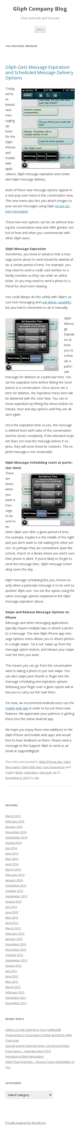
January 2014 (14, 880)
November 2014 (15, 832)
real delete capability (56, 302)
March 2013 (13, 928)
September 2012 (16, 960)
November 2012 (15, 950)
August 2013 (13, 902)
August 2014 (13, 843)
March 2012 (13, 987)
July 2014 (11, 848)
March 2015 (13, 816)
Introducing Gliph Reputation (24, 1056)
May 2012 (11, 982)
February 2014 (14, 875)
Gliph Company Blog (40, 8)
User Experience (54, 767)
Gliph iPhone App (50, 762)
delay (19, 772)
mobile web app (16, 708)
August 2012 (13, 966)
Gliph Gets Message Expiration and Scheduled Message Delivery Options (39, 72)
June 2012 (11, 976)
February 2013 (14, 934)
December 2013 (15, 885)
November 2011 (15, 1003)
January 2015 (14, 827)
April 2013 (11, 923)
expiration (31, 772)
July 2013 (11, 907)
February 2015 (14, 821)
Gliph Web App (31, 767)
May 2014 (11, 859)
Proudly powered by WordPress (25, 1123)
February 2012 (14, 992)
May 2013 (11, 918)
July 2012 (11, 971)
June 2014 (11, 853)
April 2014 (11, 864)
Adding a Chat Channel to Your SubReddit (33, 1030)
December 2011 (15, 998)
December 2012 (15, 944)
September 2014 (16, 837)
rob (36, 778)
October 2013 (14, 891)
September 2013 (16, 896)
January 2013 (14, 939)
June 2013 (11, 912)
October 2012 (14, 955)
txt (54, 772)
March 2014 (13, 869)
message (45, 772)
